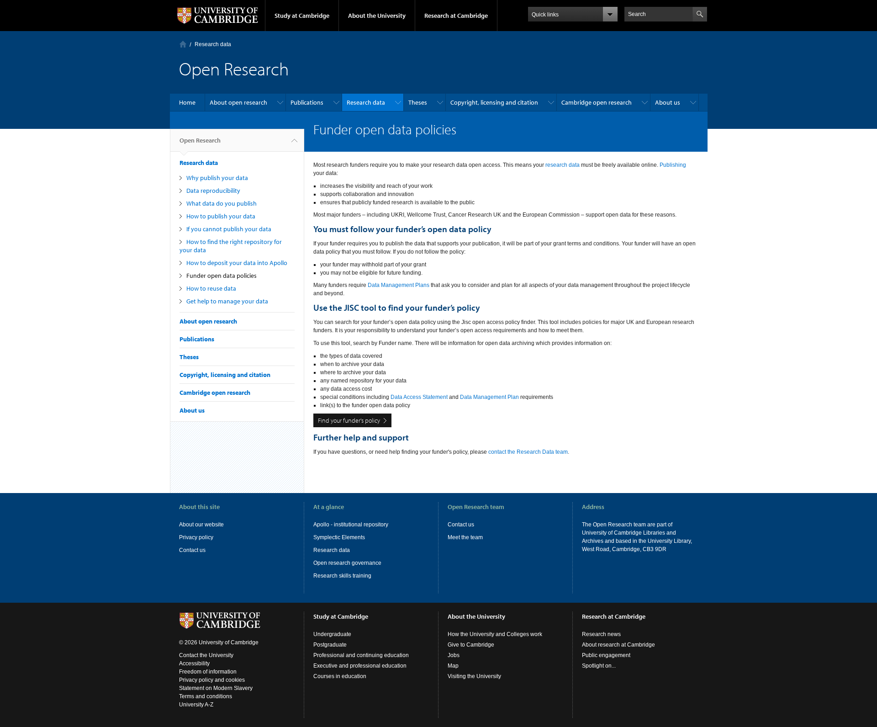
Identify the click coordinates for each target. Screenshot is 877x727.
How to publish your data (220, 216)
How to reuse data (211, 288)
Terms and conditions (205, 696)
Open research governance (347, 563)
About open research (238, 102)
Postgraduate (330, 645)
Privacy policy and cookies (212, 680)
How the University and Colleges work (495, 634)
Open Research (200, 140)
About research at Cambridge (618, 645)
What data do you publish (221, 203)
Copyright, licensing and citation (494, 102)
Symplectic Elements (339, 537)
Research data (213, 44)
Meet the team (465, 537)
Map (453, 666)
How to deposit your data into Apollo (236, 263)
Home (183, 44)
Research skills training (342, 576)
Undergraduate (332, 634)
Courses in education (339, 676)
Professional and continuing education (361, 655)
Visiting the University (474, 676)
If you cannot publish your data (228, 229)
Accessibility (194, 663)
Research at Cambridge (456, 15)
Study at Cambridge (302, 15)
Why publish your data (217, 178)
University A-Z (196, 704)
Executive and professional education (360, 666)
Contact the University (206, 655)
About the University (377, 15)
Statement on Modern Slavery (216, 688)
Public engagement (606, 655)
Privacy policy (196, 537)
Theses (417, 102)
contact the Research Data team (528, 452)
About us (667, 102)
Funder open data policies (221, 275)
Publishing (673, 165)
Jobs (454, 655)
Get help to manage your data (227, 301)
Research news (601, 634)
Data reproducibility (213, 190)
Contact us (192, 550)
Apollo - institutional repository (350, 524)
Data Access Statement (419, 397)
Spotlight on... (599, 666)
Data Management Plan (489, 397)
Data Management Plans (398, 285)
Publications (307, 102)
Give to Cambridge (471, 645)
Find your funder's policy (349, 420)
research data (562, 165)
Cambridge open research (596, 102)
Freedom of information (208, 672)
